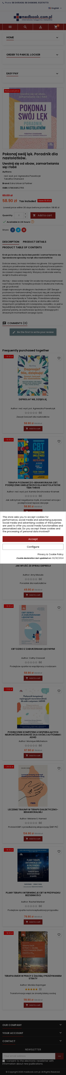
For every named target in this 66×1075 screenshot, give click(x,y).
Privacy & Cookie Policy (50, 554)
